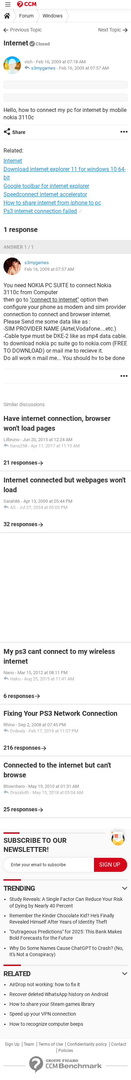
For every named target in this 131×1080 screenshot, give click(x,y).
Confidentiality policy (87, 1044)
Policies (65, 1050)
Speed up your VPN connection (42, 1014)
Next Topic (109, 30)
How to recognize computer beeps (46, 1024)
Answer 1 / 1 (18, 247)
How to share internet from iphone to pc (52, 202)
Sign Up (12, 1044)
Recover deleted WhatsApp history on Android (58, 994)
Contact (118, 1044)
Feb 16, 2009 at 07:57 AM (84, 68)
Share (19, 132)
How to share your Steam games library (52, 1004)
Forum (26, 16)
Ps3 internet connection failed (40, 211)
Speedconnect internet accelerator (45, 194)
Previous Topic (26, 30)
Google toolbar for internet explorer (46, 186)
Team (29, 1044)
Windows (53, 16)
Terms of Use (50, 1044)
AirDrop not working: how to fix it (44, 984)
